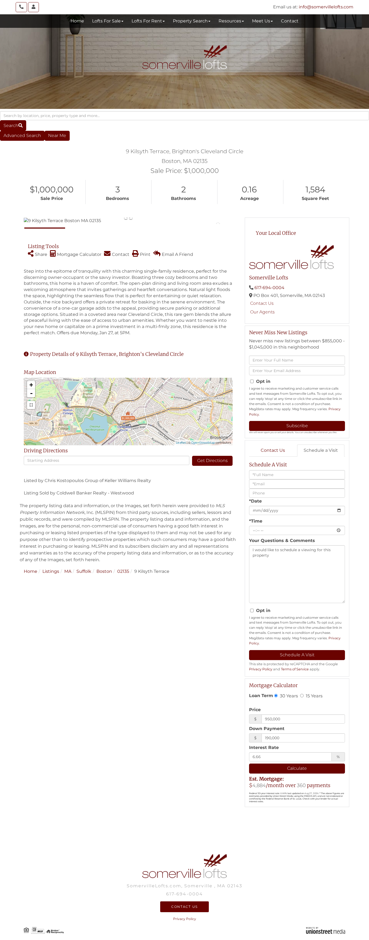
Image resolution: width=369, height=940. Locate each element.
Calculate (297, 768)
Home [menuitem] (77, 21)
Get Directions (212, 460)
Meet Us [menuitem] (261, 21)
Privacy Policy (260, 669)
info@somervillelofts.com (326, 6)
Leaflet (181, 442)
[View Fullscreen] (31, 405)
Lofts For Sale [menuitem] (106, 21)
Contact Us (262, 303)
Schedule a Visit (321, 450)
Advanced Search (22, 135)
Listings (50, 571)
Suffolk (83, 571)
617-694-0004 (269, 287)
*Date (255, 501)
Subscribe (297, 425)
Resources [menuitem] (230, 21)
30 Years (288, 695)
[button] (13, 125)
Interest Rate (264, 747)
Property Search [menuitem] (190, 21)
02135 (123, 571)
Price (255, 709)
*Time (255, 521)
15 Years (314, 695)
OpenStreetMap (203, 442)
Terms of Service (295, 669)
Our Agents (262, 312)
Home (30, 571)
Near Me (57, 135)
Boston (104, 571)
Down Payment (266, 728)
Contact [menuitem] (289, 21)
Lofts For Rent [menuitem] (147, 21)
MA (67, 571)
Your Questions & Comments (282, 540)
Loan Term (261, 695)
